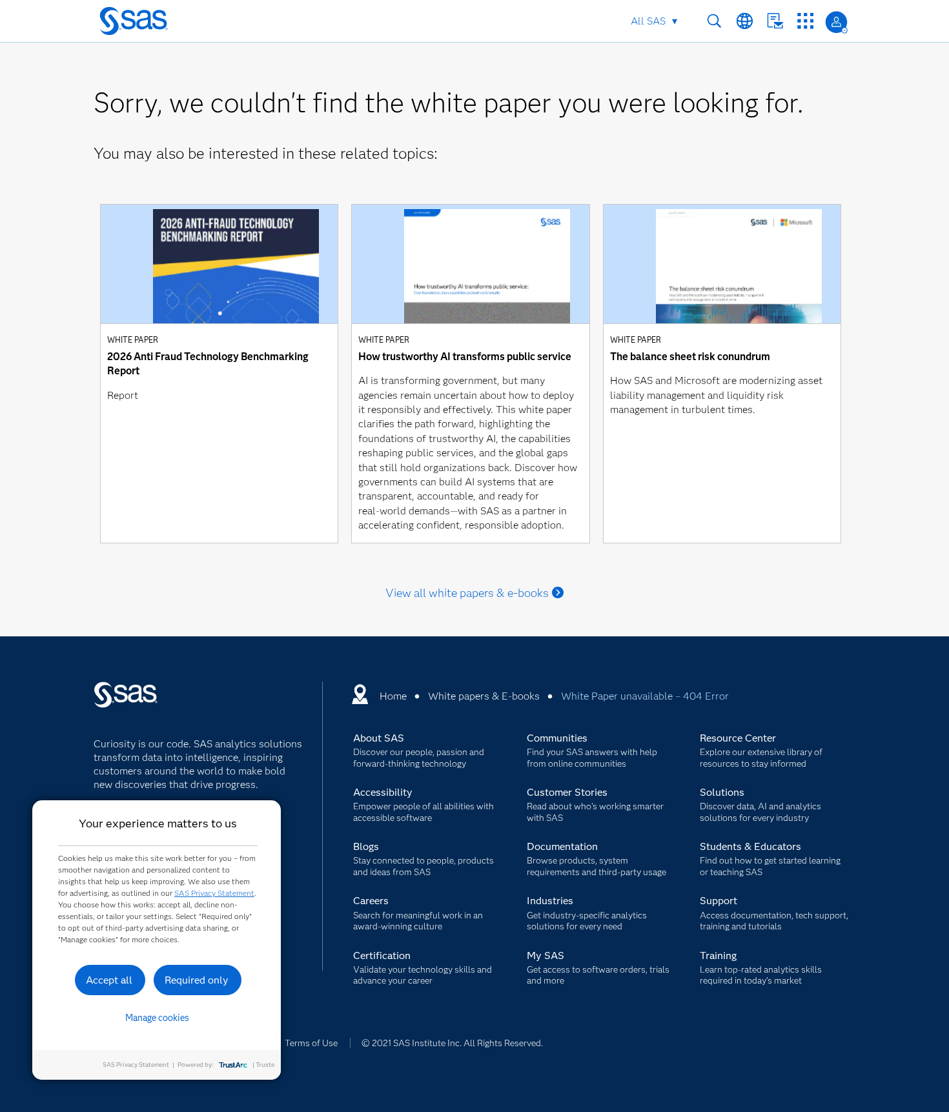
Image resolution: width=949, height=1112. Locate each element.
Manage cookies (157, 1018)
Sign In (836, 22)
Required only (197, 980)
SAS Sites (805, 21)
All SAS (648, 21)
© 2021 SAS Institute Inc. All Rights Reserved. (452, 1043)
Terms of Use (311, 1043)
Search (714, 21)
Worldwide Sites (745, 21)
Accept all (109, 980)
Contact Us (775, 21)
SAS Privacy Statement (214, 893)
